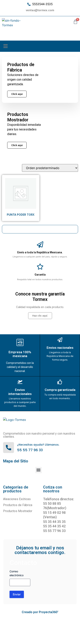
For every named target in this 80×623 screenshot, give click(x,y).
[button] (5, 46)
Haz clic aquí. (40, 315)
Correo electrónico (16, 573)
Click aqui (17, 145)
